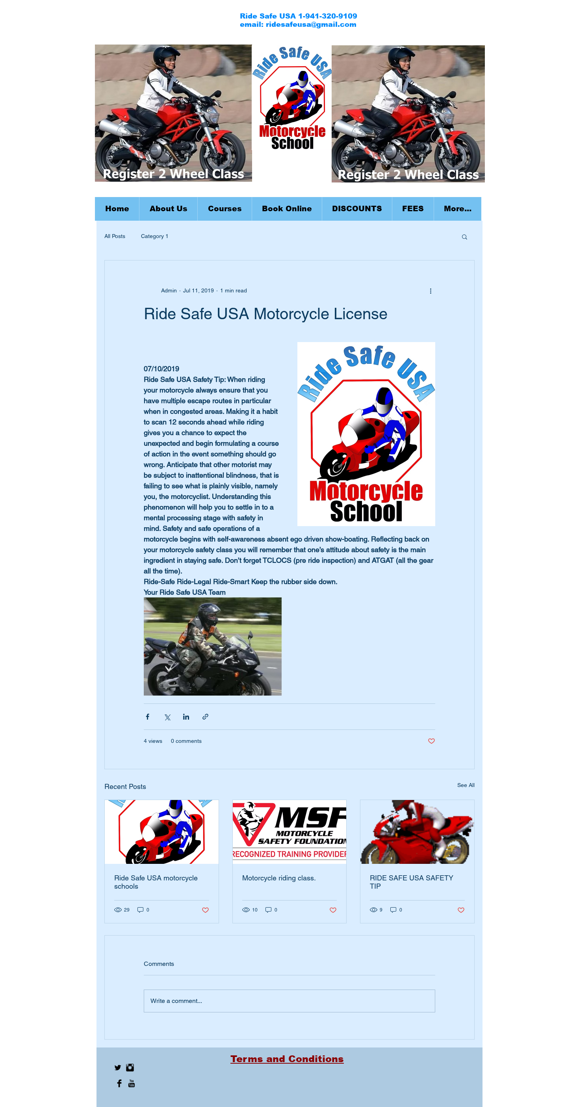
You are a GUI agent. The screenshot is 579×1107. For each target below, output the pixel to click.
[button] (224, 209)
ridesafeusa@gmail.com (311, 24)
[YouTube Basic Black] (131, 1083)
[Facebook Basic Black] (119, 1083)
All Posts (114, 236)
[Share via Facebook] (147, 716)
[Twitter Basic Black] (118, 1068)
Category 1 (155, 236)
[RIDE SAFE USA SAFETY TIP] (417, 832)
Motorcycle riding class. (279, 878)
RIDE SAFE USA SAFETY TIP (411, 882)
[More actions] (430, 290)
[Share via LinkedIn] (186, 716)
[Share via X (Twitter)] (167, 716)
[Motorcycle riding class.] (290, 832)
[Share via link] (205, 716)
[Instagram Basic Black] (130, 1068)
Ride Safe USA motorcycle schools (156, 882)
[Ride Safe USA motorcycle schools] (162, 832)
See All (466, 785)
